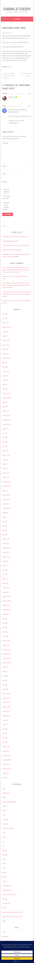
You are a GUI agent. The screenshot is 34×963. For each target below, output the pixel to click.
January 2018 (5, 371)
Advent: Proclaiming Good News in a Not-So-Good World (8, 76)
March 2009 (5, 636)
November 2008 (6, 654)
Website (4, 182)
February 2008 (6, 693)
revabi (4, 106)
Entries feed (5, 936)
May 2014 (4, 442)
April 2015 (4, 402)
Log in (3, 932)
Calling (4, 797)
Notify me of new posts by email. (6, 206)
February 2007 (6, 746)
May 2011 (4, 526)
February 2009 (6, 641)
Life (3, 846)
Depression (5, 824)
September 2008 (6, 663)
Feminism (4, 837)
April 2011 (4, 530)
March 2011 (5, 534)
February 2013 (6, 473)
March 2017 (5, 376)
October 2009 (5, 605)
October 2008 (5, 658)
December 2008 (6, 649)
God (3, 841)
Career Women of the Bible (9, 802)
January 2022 (5, 345)
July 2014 (4, 433)
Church (4, 815)
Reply (29, 93)
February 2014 (6, 455)
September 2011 (6, 508)
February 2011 (6, 539)
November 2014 (6, 420)
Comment (5, 144)
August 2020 (5, 354)
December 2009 (6, 596)
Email (4, 174)
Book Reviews (5, 793)
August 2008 (5, 667)
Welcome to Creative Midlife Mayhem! (12, 250)
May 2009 (4, 627)
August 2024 (5, 331)
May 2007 (4, 733)
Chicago (4, 806)
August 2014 (5, 429)
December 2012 (6, 482)
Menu (18, 19)
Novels (4, 859)
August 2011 (5, 512)
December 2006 (6, 755)
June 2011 (5, 521)
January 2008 (5, 698)
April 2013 (4, 464)
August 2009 (5, 614)
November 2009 (6, 601)
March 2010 (5, 583)
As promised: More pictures (27, 74)
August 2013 (5, 459)
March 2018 (5, 367)
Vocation (4, 908)
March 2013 (5, 468)
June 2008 (5, 676)
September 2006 (6, 769)
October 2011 (5, 504)
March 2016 (5, 389)
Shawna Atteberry (17, 8)
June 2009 (5, 623)
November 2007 (6, 707)
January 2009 (5, 645)
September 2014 (6, 424)
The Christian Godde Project (9, 894)
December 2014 (6, 415)
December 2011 (6, 495)
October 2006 (5, 764)
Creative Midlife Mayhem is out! (10, 241)
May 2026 (4, 318)
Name (4, 166)
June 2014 (5, 437)
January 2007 (5, 751)
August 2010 (5, 561)
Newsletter (5, 855)
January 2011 (5, 543)
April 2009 (4, 632)
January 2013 (5, 477)
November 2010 (6, 548)
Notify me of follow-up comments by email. (7, 194)
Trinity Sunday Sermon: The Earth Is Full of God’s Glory (16, 245)
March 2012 (5, 490)
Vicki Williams (5, 276)
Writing (4, 921)
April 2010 (4, 579)
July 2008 (4, 671)
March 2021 (5, 349)
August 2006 (5, 773)
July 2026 (4, 314)
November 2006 (6, 760)
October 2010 (5, 552)
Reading (4, 872)
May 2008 (4, 680)
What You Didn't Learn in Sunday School (12, 912)
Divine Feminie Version (8, 828)
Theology (9, 66)
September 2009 (6, 610)
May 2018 (4, 362)
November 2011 (6, 499)
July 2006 (4, 777)
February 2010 (6, 587)
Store (5, 303)
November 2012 (6, 486)
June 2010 (5, 570)
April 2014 (4, 446)
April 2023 (4, 336)
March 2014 (5, 451)
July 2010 (4, 565)
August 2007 (5, 720)
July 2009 (4, 618)
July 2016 (4, 384)
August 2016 (5, 380)
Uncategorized (6, 903)
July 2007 (4, 724)
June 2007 (5, 729)
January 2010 (5, 592)
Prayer (4, 868)
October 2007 (5, 711)
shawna (4, 93)
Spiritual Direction (6, 886)
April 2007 (4, 738)
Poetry (4, 863)
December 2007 (6, 702)
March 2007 (5, 742)
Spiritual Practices (7, 890)
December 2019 (6, 358)
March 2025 (5, 323)
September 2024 (6, 327)
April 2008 (4, 685)
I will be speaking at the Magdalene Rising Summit (15, 236)
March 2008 (5, 689)
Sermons (4, 877)
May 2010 (4, 574)
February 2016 (6, 393)
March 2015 (5, 406)
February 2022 (6, 340)
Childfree (4, 810)
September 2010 (6, 557)
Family (4, 833)
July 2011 (4, 517)
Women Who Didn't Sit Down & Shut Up (12, 916)
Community (5, 819)
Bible (3, 788)
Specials (4, 881)
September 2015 (6, 398)
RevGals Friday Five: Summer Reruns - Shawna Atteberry (16, 301)
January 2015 (5, 411)
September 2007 (6, 716)
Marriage (4, 850)
